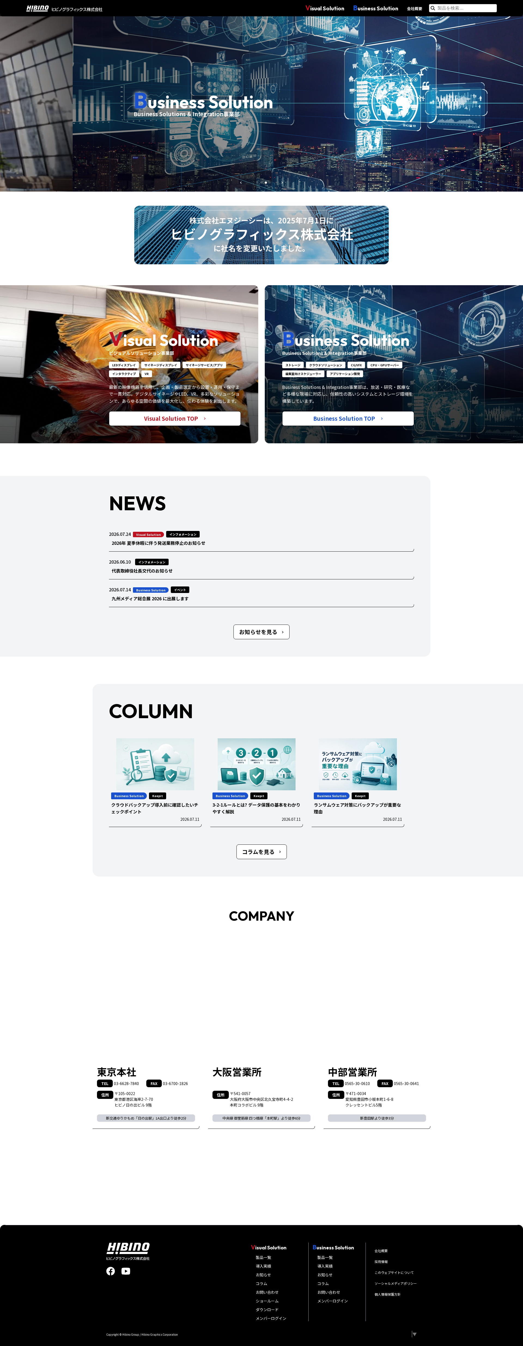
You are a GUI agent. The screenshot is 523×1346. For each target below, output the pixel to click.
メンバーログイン (271, 1318)
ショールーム (267, 1301)
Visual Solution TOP (171, 418)
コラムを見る (258, 852)
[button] (241, 182)
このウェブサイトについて (394, 1272)
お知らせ (263, 1274)
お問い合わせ (267, 1292)
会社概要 (414, 8)
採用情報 (381, 1261)
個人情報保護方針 (388, 1294)
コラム (261, 1283)
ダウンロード (267, 1309)
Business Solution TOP (344, 418)
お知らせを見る (258, 632)
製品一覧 (263, 1257)
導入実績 (263, 1266)
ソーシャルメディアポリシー (396, 1283)
